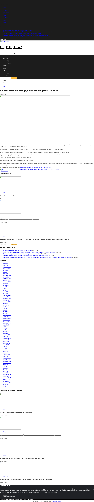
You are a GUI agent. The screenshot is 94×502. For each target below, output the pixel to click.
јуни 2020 (5, 368)
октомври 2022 (7, 321)
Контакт (5, 495)
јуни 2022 (5, 328)
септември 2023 (7, 303)
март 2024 (5, 293)
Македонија (6, 12)
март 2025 (5, 273)
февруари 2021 (7, 354)
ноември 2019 (6, 379)
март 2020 (5, 373)
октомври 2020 (7, 361)
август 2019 (6, 384)
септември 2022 (7, 323)
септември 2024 (7, 283)
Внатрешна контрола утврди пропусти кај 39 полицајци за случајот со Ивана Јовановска (25, 35)
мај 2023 (5, 310)
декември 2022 (7, 318)
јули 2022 (5, 326)
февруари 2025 (7, 275)
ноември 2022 (6, 320)
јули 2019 (5, 386)
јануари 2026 (6, 265)
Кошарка (5, 10)
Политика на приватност (9, 496)
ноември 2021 (6, 340)
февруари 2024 (7, 295)
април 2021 (6, 351)
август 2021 (6, 344)
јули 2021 (5, 346)
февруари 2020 (7, 374)
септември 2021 (7, 343)
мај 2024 (5, 290)
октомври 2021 (7, 341)
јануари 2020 (6, 376)
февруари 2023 (7, 315)
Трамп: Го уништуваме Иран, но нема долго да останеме (17, 30)
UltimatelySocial (57, 501)
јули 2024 (5, 287)
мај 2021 (5, 349)
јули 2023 (5, 306)
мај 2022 (5, 330)
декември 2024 (7, 278)
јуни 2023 (5, 308)
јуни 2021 (5, 348)
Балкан (4, 7)
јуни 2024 (5, 288)
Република (5, 17)
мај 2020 (5, 369)
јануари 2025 (6, 277)
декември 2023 (7, 298)
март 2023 (5, 313)
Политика (5, 14)
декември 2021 (7, 338)
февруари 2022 (7, 335)
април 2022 (6, 331)
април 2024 (6, 292)
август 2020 (6, 364)
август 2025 (6, 270)
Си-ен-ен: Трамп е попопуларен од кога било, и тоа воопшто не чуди (39, 169)
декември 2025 (7, 267)
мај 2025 (5, 272)
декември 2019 (7, 378)
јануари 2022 (6, 336)
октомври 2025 (7, 268)
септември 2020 (7, 363)
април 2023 (6, 311)
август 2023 (6, 305)
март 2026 (5, 263)
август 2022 (6, 325)
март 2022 (5, 333)
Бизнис (4, 9)
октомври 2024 (7, 282)
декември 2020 (7, 358)
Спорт (4, 22)
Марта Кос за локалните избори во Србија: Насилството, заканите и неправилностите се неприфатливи (29, 32)
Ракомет (5, 15)
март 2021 (5, 353)
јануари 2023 (6, 316)
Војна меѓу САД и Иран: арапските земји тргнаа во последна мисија (19, 219)
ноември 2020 (6, 359)
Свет (4, 19)
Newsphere (23, 499)
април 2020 (6, 371)
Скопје (4, 20)
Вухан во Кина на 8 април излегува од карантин (35, 167)
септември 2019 (7, 383)
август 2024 (6, 285)
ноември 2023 (6, 300)
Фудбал (5, 23)
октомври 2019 (7, 381)
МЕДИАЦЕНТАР (11, 47)
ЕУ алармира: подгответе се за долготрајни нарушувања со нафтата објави (22, 33)
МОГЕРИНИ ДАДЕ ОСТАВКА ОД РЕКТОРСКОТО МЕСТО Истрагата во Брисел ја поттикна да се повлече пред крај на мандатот (35, 239)
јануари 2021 (6, 356)
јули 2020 (5, 366)
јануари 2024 (6, 296)
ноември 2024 (6, 280)
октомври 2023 (7, 301)
